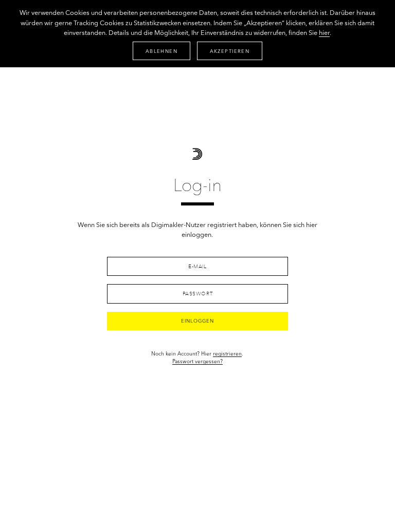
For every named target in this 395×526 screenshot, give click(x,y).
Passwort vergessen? (197, 361)
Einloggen (197, 321)
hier (324, 33)
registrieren (227, 353)
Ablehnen (161, 51)
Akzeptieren (230, 51)
